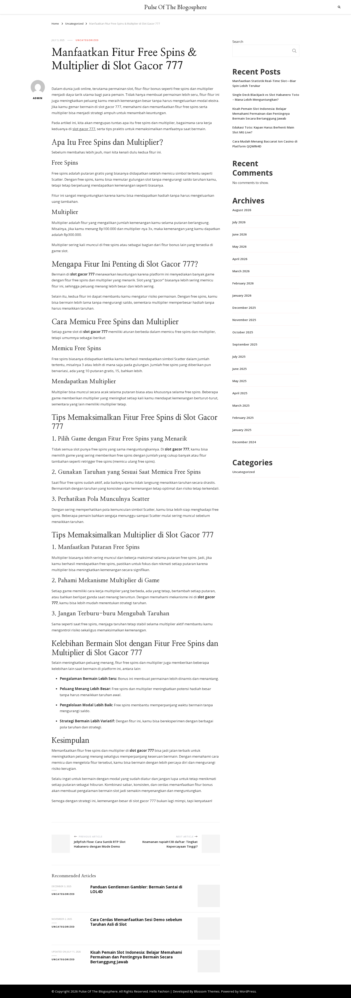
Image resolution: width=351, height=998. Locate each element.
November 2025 (244, 320)
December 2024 (244, 442)
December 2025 (244, 308)
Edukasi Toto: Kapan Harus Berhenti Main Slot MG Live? (263, 129)
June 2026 (239, 234)
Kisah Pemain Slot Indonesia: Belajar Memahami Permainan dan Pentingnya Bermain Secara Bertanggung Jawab (136, 957)
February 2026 (243, 283)
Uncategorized (87, 40)
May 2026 (239, 246)
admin (37, 98)
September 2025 (244, 344)
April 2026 (239, 259)
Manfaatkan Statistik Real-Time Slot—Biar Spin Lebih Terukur (264, 83)
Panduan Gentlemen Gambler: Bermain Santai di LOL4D (136, 889)
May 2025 (239, 381)
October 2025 (242, 332)
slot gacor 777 (84, 128)
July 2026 (239, 222)
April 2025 (239, 393)
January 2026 (241, 295)
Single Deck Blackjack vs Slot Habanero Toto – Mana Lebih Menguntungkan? (265, 97)
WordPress (247, 991)
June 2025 (239, 369)
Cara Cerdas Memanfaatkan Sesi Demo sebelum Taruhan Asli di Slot (136, 922)
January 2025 (241, 430)
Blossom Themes (207, 991)
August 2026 (241, 210)
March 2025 (241, 405)
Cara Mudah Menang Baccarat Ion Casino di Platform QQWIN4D (264, 143)
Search (237, 41)
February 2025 (243, 418)
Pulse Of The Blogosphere (175, 7)
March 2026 (241, 271)
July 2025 (239, 356)
